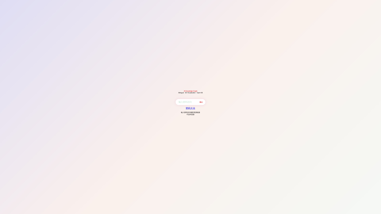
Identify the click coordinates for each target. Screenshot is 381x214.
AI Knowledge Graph (190, 91)
